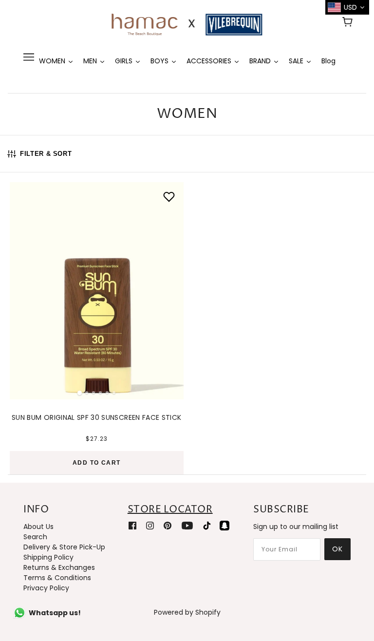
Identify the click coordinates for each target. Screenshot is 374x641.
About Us (38, 526)
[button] (22, 288)
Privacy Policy (46, 588)
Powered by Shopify (187, 612)
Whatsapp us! (55, 613)
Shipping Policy (48, 557)
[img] (132, 525)
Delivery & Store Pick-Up (64, 547)
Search (35, 537)
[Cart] (349, 23)
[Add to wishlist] (169, 197)
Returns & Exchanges (59, 567)
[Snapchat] (224, 525)
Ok (337, 549)
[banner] (187, 24)
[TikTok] (207, 525)
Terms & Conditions (57, 578)
